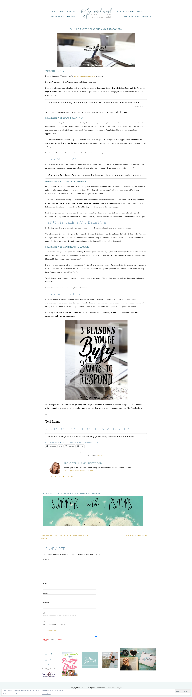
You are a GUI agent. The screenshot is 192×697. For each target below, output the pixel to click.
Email (46, 593)
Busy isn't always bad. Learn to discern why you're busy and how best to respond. (91, 436)
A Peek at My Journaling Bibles (137, 535)
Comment (47, 559)
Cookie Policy (46, 694)
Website (46, 603)
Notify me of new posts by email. (55, 624)
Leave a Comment (110, 452)
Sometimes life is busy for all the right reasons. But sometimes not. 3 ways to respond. (94, 102)
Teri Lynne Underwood (96, 12)
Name (45, 584)
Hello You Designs (114, 687)
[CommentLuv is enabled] (52, 641)
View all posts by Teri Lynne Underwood (78, 470)
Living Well (100, 455)
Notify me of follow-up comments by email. (59, 616)
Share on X (139, 106)
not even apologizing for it (85, 76)
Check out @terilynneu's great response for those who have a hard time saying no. (91, 175)
